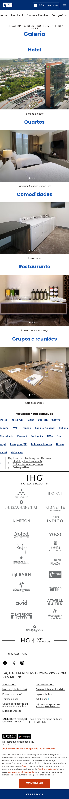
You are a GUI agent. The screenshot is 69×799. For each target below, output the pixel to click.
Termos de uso (10, 699)
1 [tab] (29, 106)
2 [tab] (32, 106)
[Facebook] (5, 663)
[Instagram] (22, 663)
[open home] (2, 463)
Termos (25, 765)
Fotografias (59, 15)
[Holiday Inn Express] (7, 5)
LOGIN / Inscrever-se (48, 5)
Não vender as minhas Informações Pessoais (48, 705)
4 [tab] (37, 106)
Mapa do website (12, 710)
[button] (64, 5)
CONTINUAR (34, 783)
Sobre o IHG (9, 684)
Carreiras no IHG (45, 684)
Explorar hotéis (44, 694)
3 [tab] (34, 106)
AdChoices (41, 699)
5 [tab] (39, 106)
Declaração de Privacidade (21, 771)
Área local (17, 15)
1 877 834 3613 (38, 722)
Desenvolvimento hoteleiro (50, 689)
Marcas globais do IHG (14, 689)
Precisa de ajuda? (12, 694)
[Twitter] (13, 663)
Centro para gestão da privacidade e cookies (15, 704)
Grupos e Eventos (37, 15)
